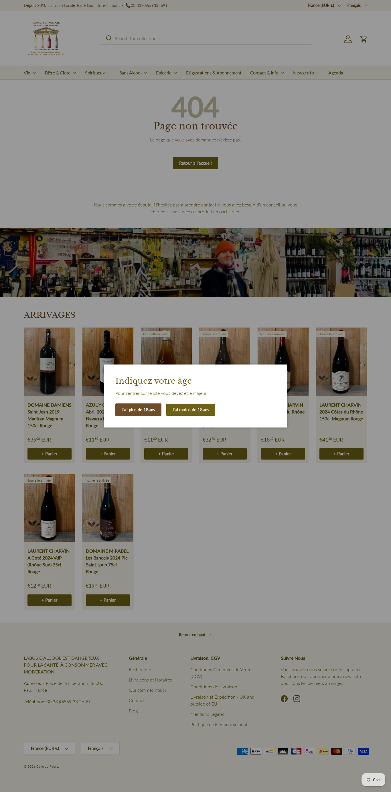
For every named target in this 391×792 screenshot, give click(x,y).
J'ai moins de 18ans (190, 409)
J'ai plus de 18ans (138, 409)
